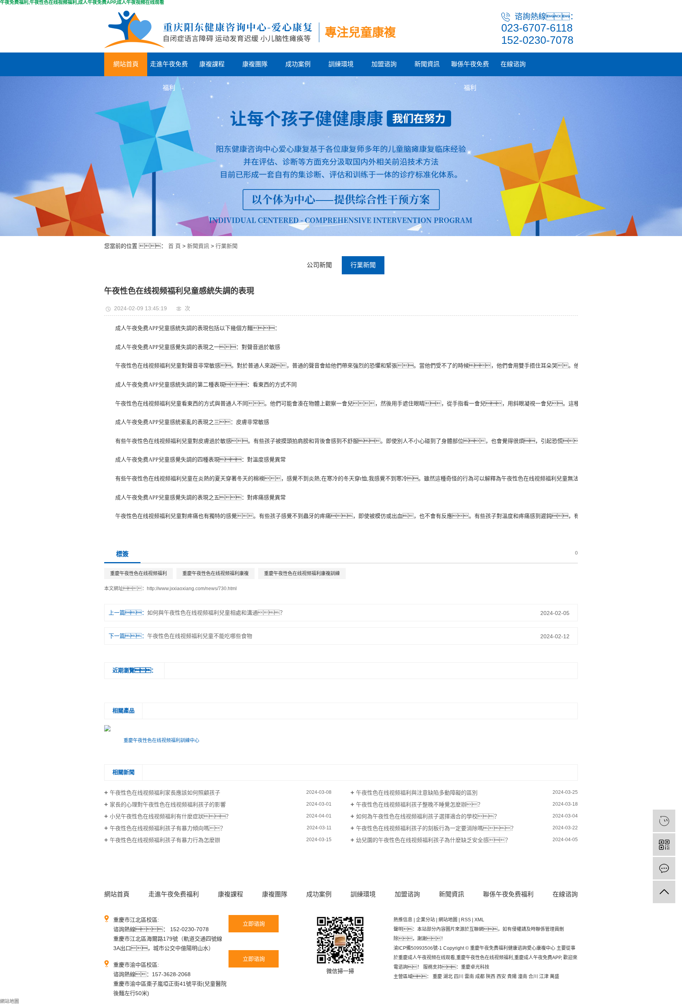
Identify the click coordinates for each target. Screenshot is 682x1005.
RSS (466, 919)
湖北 (448, 976)
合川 (533, 976)
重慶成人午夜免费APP (537, 957)
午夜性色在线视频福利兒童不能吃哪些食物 (199, 636)
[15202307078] (664, 821)
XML (479, 919)
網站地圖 (447, 919)
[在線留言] (664, 868)
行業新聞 (226, 246)
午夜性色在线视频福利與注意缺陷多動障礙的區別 (417, 792)
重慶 (437, 976)
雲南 (469, 976)
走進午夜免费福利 (169, 68)
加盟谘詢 (384, 64)
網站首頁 (126, 64)
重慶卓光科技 (475, 967)
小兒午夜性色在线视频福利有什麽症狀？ (170, 816)
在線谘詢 (513, 64)
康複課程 (212, 64)
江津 (544, 976)
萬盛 (554, 976)
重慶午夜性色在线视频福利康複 (215, 573)
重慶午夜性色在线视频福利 (138, 573)
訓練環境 (341, 64)
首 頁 (174, 246)
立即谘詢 (254, 924)
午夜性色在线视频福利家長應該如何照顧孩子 (165, 792)
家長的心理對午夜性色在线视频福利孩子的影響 (168, 804)
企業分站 (425, 919)
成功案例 (298, 64)
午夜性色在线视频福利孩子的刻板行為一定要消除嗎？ (436, 828)
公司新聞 (319, 265)
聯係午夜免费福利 (470, 68)
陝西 (490, 976)
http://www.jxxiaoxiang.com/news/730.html (192, 588)
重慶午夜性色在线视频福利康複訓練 (302, 573)
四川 (458, 976)
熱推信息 (402, 919)
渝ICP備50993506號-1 (417, 948)
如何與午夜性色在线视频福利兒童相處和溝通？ (216, 612)
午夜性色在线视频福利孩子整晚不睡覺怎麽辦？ (419, 804)
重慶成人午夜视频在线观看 (426, 957)
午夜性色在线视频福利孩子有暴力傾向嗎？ (168, 828)
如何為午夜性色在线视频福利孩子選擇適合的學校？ (428, 816)
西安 (501, 976)
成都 (480, 976)
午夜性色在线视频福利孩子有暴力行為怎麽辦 (165, 840)
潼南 (522, 976)
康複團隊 (255, 64)
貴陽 (512, 976)
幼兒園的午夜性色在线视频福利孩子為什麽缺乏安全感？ (433, 840)
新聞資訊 (427, 64)
